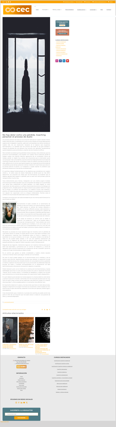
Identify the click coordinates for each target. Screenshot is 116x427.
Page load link (5, 421)
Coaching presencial (61, 41)
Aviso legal (21, 385)
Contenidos (21, 383)
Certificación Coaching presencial (62, 360)
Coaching (12, 302)
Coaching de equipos (61, 48)
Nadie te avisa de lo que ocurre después (26, 345)
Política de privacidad (21, 386)
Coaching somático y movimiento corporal (62, 377)
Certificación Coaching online (62, 363)
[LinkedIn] (64, 60)
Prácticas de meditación (62, 386)
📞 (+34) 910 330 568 (21, 361)
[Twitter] (27, 402)
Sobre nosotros (21, 380)
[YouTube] (67, 60)
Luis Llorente (6, 302)
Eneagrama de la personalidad (62, 380)
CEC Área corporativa (21, 381)
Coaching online (60, 43)
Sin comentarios (12, 348)
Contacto (21, 378)
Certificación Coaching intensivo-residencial (62, 366)
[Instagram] (56, 60)
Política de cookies (21, 388)
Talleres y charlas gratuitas (62, 392)
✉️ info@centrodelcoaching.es (21, 363)
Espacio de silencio (62, 389)
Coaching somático (60, 52)
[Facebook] (60, 60)
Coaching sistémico (61, 50)
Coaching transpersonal (61, 53)
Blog (21, 390)
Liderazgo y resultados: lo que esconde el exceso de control (9, 346)
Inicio (21, 376)
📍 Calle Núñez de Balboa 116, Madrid (21, 360)
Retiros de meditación (62, 383)
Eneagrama (59, 55)
